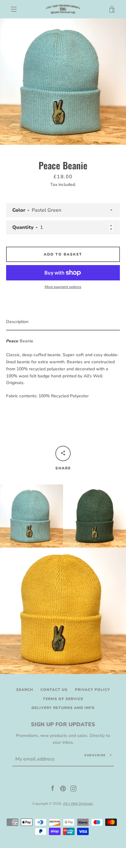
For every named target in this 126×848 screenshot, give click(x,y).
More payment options (63, 286)
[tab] (63, 322)
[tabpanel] (63, 366)
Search (24, 689)
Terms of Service (63, 698)
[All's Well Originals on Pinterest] (63, 788)
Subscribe (95, 755)
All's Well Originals (78, 803)
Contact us (54, 689)
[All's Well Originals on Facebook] (53, 788)
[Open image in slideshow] (63, 81)
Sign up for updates (63, 724)
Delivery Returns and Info (63, 707)
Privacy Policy (92, 689)
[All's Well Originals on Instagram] (73, 788)
